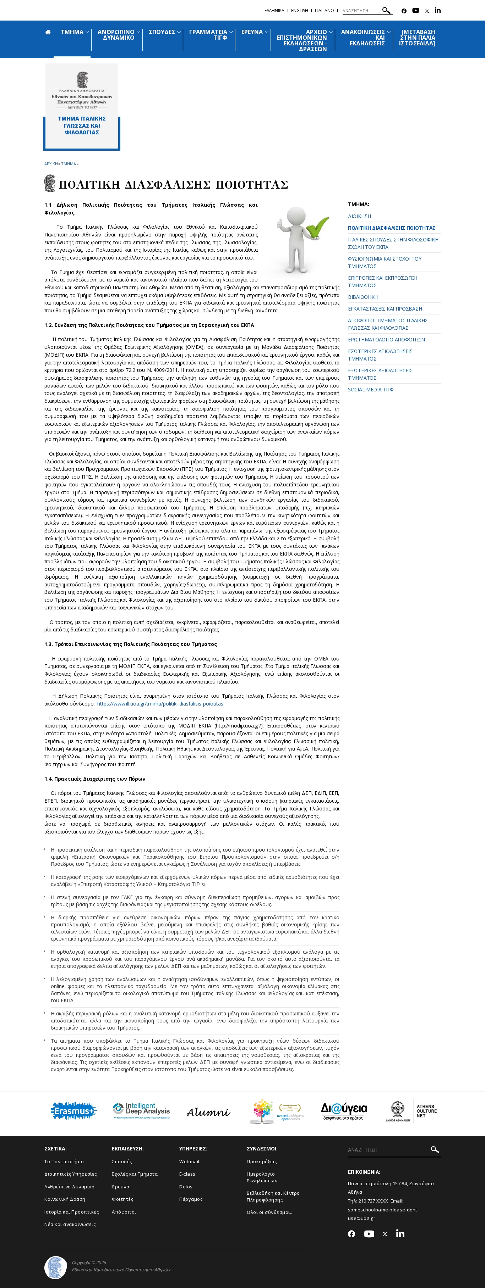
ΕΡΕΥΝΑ (252, 32)
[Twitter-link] (427, 11)
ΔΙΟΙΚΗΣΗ (359, 216)
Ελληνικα (274, 10)
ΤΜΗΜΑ (72, 32)
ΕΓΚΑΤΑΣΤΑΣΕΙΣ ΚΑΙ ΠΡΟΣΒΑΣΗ (385, 308)
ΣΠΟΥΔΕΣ (162, 32)
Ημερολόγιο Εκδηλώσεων (262, 1177)
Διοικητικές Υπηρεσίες (70, 1174)
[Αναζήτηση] (386, 11)
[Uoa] (55, 1267)
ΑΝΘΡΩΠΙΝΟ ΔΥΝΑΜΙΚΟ (116, 34)
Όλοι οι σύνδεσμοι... (270, 1212)
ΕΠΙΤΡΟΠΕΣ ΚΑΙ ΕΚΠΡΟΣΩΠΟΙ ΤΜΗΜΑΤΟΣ (382, 281)
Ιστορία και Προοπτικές (71, 1212)
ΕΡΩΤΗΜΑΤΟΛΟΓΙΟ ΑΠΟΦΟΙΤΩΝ (386, 339)
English (299, 10)
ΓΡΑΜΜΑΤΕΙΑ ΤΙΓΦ (208, 34)
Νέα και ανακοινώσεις (70, 1224)
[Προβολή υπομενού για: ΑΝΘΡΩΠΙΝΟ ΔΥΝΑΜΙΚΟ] (138, 31)
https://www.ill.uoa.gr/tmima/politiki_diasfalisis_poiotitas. (160, 703)
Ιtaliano (324, 10)
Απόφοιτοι (124, 1212)
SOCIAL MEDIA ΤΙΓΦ (371, 389)
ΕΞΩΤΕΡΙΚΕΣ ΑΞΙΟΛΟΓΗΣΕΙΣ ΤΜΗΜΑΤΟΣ (380, 374)
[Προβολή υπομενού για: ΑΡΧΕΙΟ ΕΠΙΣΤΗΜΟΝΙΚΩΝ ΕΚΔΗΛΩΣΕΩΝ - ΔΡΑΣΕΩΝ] (331, 31)
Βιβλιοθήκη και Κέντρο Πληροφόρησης (273, 1196)
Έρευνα (120, 1186)
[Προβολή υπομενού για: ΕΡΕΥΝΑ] (267, 31)
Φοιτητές (122, 1199)
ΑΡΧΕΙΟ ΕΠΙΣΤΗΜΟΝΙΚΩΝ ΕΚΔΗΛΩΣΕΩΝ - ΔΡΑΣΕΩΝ (302, 40)
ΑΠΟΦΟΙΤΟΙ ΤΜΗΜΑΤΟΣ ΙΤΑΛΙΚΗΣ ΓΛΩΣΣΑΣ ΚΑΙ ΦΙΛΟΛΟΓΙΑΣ (388, 324)
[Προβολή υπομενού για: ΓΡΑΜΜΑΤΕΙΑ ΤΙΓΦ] (231, 31)
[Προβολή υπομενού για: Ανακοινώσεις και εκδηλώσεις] (389, 31)
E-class (187, 1174)
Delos (186, 1186)
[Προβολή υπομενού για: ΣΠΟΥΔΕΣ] (179, 31)
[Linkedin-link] (438, 11)
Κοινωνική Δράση (65, 1199)
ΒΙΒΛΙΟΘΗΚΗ (363, 297)
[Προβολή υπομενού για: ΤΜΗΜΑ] (87, 31)
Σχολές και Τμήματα (135, 1174)
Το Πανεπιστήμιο (64, 1161)
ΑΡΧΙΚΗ (51, 163)
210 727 (367, 1201)
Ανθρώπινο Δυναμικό (69, 1186)
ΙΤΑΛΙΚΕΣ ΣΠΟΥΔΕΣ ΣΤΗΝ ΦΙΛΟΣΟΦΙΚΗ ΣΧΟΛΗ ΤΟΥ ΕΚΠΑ (393, 243)
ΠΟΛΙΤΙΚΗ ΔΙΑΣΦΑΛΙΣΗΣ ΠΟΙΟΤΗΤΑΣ (392, 227)
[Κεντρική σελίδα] (81, 90)
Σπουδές (122, 1161)
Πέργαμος (190, 1199)
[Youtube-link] (415, 11)
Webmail (189, 1161)
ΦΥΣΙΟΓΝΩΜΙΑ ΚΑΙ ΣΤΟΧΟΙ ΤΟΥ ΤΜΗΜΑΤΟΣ (384, 262)
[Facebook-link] (404, 11)
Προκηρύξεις (262, 1161)
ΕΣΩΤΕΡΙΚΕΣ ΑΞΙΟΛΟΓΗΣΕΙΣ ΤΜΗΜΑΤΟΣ (380, 355)
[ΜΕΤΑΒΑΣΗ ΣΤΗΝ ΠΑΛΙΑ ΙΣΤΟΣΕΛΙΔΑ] (417, 37)
